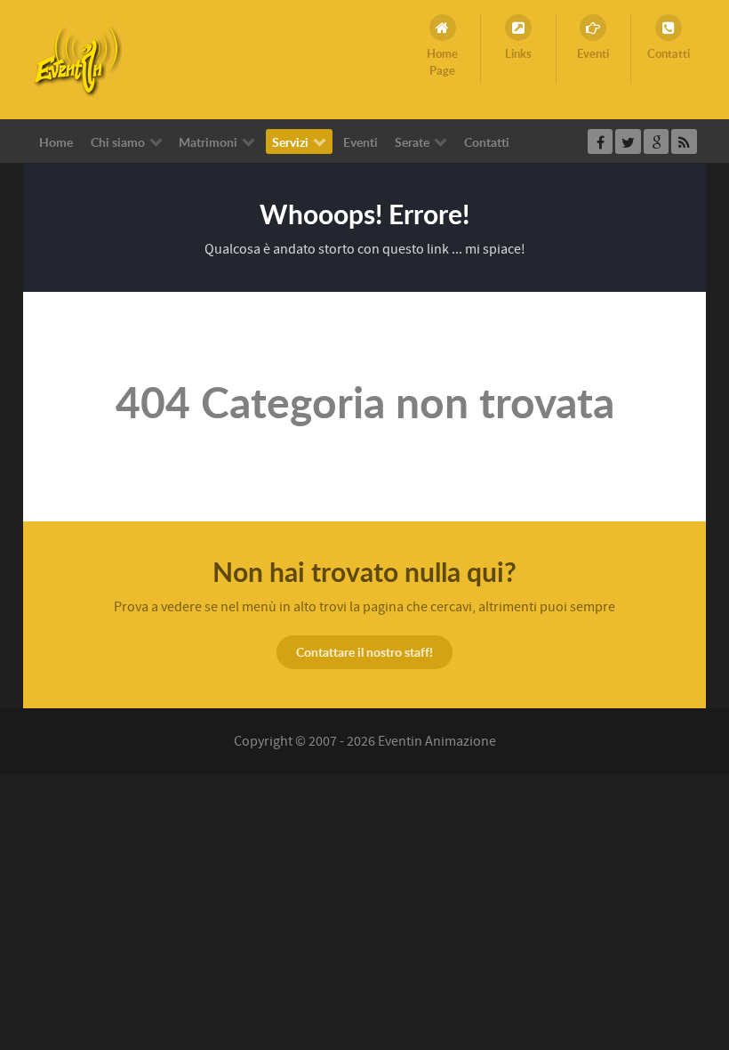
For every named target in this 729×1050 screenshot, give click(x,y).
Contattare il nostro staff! (364, 651)
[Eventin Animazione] (77, 59)
